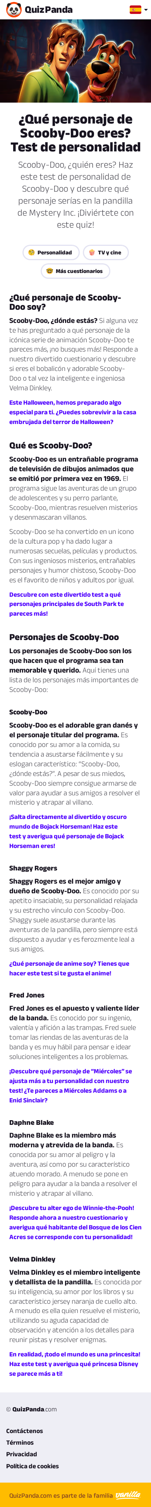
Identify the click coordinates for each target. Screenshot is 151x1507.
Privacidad (21, 1453)
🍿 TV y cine (104, 252)
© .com (31, 1409)
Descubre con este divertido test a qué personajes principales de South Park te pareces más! (66, 604)
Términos (20, 1442)
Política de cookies (32, 1465)
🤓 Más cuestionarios (74, 271)
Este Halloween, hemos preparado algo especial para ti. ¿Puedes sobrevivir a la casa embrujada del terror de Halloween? (72, 412)
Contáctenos (24, 1430)
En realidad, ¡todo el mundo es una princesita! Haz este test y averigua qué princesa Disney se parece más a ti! (74, 1364)
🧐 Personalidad (50, 252)
